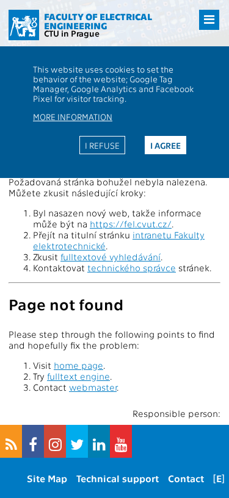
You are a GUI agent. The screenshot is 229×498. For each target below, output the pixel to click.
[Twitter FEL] (77, 441)
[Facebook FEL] (33, 441)
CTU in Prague (72, 33)
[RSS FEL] (11, 441)
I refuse (102, 145)
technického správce (131, 267)
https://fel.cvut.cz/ (131, 223)
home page (78, 365)
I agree (165, 145)
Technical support (117, 478)
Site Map (47, 478)
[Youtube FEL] (121, 441)
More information (72, 116)
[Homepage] (24, 25)
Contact (186, 478)
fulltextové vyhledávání (110, 256)
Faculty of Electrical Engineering (98, 21)
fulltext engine (78, 376)
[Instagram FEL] (55, 441)
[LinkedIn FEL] (99, 441)
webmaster (93, 387)
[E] (219, 478)
